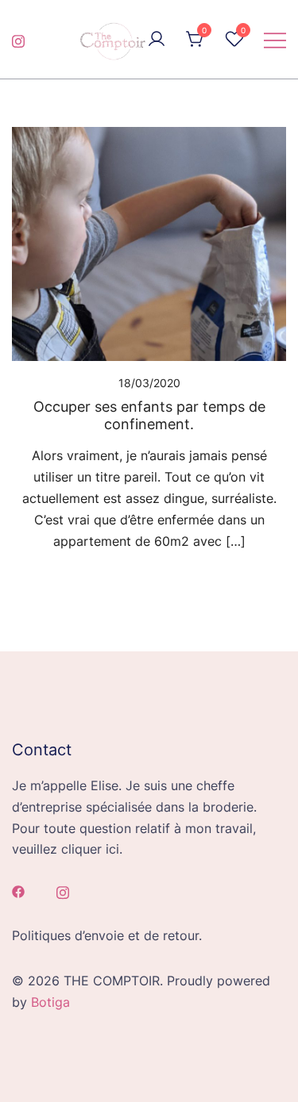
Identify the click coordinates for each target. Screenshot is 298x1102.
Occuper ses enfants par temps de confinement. (149, 415)
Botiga (50, 1002)
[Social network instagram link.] (18, 39)
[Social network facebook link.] (18, 890)
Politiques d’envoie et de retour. (107, 935)
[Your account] (156, 39)
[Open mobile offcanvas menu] (275, 39)
